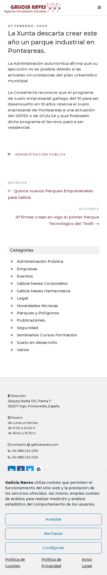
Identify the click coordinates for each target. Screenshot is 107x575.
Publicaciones (31, 320)
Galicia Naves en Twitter (30, 470)
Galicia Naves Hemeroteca (43, 290)
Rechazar (53, 533)
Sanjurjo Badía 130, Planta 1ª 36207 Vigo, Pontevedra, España (33, 401)
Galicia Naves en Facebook (21, 470)
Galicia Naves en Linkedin (12, 470)
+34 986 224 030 (24, 451)
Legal (22, 298)
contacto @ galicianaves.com (34, 444)
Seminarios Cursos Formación (47, 334)
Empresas (27, 268)
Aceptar (53, 519)
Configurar (53, 547)
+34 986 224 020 (24, 457)
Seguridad (27, 327)
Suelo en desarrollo (37, 342)
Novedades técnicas (37, 305)
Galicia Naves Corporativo (42, 283)
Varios (23, 349)
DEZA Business (39, 470)
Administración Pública (40, 154)
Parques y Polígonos (38, 312)
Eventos (25, 276)
